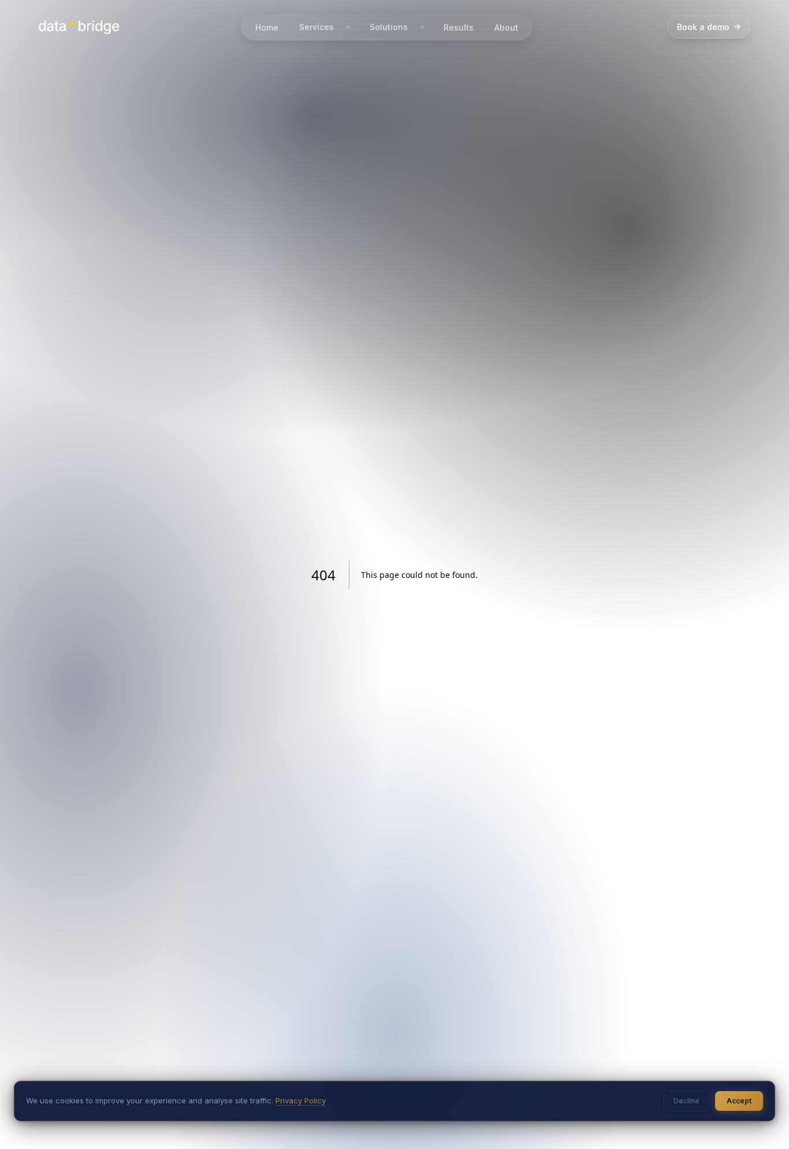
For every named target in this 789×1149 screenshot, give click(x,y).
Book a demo (703, 27)
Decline (686, 1100)
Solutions (389, 27)
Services (316, 27)
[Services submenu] (348, 27)
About (506, 27)
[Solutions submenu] (422, 27)
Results (459, 27)
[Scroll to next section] (763, 1123)
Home (266, 27)
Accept (739, 1100)
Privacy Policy (301, 1100)
